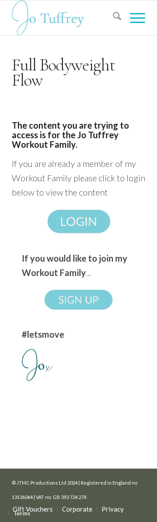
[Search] (112, 17)
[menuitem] (112, 17)
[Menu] (133, 17)
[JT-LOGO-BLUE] (65, 17)
